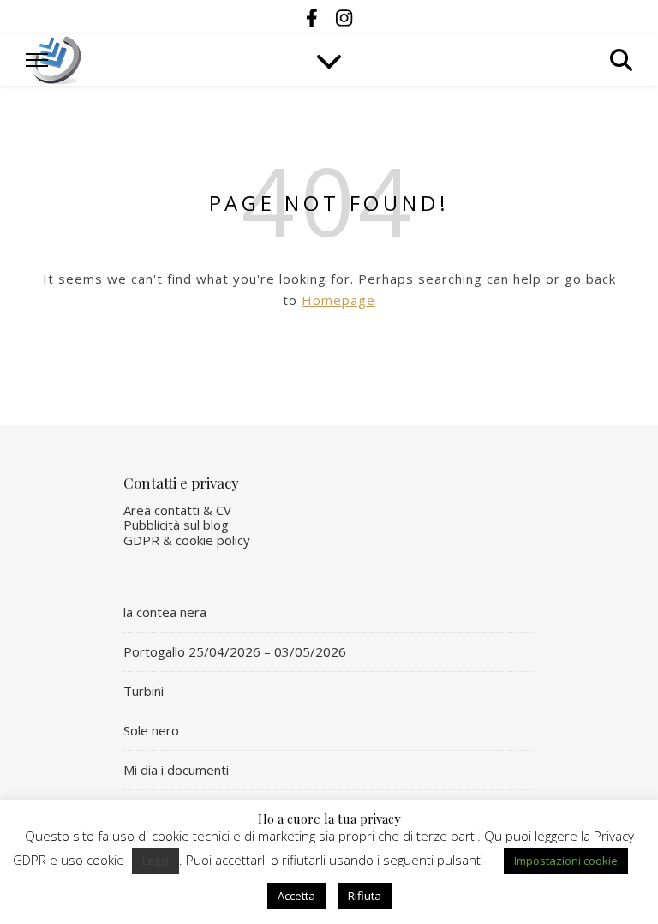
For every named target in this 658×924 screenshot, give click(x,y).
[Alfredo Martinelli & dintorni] (55, 60)
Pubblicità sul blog (176, 524)
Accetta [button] (296, 895)
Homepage (338, 300)
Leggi (155, 860)
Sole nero (151, 730)
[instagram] (344, 17)
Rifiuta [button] (364, 895)
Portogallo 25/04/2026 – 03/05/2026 (234, 651)
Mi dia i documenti (176, 769)
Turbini (143, 690)
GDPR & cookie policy (186, 540)
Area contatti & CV (177, 510)
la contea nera (164, 612)
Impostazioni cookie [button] (566, 860)
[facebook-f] (314, 17)
